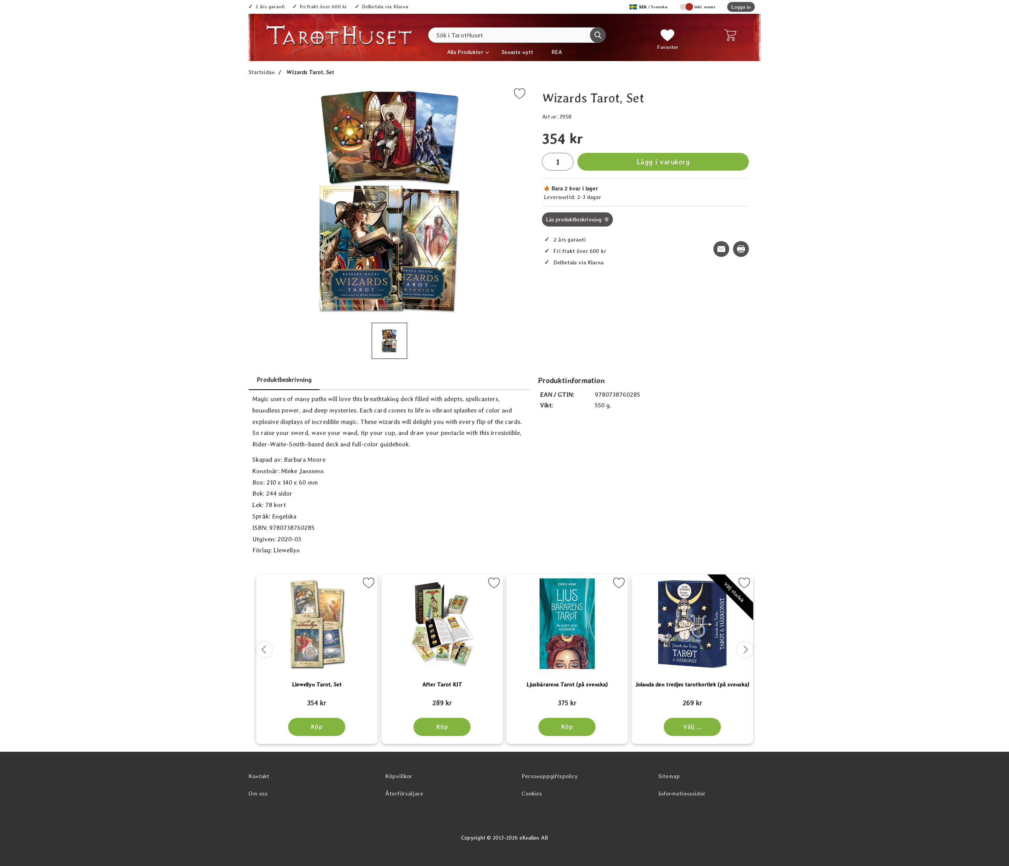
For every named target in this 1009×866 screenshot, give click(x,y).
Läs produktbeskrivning (573, 219)
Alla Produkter (465, 51)
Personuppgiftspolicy (549, 776)
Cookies (531, 793)
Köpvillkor (398, 776)
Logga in (741, 7)
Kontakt (258, 776)
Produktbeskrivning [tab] (284, 379)
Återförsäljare (404, 793)
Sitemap (669, 776)
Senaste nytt (517, 51)
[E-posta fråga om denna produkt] (721, 249)
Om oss (258, 793)
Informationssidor (682, 793)
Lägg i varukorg (663, 162)
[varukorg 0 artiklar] (732, 35)
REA (556, 51)
